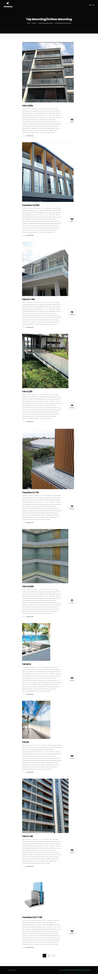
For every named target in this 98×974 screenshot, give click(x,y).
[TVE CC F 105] (45, 269)
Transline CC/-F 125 (32, 917)
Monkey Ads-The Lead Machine (82, 970)
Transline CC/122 (30, 205)
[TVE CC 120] (45, 806)
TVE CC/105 (28, 586)
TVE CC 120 (27, 836)
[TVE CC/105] (45, 556)
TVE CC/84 (27, 105)
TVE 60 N (26, 664)
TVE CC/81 (27, 391)
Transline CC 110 (30, 492)
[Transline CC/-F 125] (37, 893)
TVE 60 (25, 742)
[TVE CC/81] (45, 361)
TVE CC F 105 (28, 299)
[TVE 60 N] (36, 642)
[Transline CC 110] (48, 458)
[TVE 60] (36, 720)
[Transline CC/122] (48, 172)
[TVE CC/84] (48, 72)
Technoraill (65, 970)
